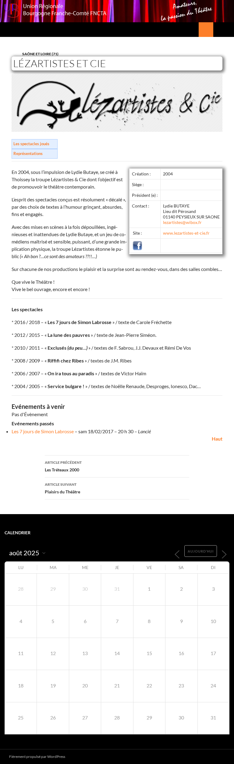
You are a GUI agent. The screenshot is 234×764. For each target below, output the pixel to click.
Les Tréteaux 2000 (63, 466)
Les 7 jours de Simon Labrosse (43, 431)
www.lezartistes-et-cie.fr (186, 233)
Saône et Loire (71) (40, 54)
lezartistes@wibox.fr (182, 222)
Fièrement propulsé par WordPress (37, 756)
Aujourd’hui (201, 551)
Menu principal (226, 29)
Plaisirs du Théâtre (62, 488)
